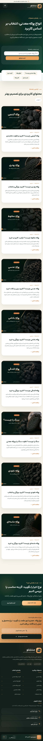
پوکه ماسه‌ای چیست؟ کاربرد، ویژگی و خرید (23, 543)
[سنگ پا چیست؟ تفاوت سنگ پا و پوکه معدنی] (22, 423)
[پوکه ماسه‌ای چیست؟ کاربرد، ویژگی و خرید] (22, 525)
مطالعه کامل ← (35, 148)
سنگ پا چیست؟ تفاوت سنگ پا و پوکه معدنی (22, 441)
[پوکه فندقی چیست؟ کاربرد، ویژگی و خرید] (22, 372)
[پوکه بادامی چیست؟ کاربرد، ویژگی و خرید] (22, 321)
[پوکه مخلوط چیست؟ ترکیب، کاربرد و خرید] (22, 219)
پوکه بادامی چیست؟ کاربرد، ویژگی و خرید (24, 339)
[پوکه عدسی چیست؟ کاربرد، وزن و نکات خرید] (22, 270)
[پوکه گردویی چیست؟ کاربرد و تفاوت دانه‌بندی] (22, 117)
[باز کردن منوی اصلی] (5, 5)
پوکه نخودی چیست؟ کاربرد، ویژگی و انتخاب (23, 492)
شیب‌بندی (25, 78)
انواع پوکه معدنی (16, 681)
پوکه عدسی (39, 677)
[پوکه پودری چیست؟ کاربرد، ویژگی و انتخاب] (22, 168)
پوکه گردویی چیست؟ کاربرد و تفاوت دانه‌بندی (22, 136)
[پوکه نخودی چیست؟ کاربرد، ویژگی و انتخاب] (22, 474)
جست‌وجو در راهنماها (33, 49)
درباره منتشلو (17, 694)
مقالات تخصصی (17, 690)
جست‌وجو (22, 58)
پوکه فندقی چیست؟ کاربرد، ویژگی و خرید (24, 390)
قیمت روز (10, 73)
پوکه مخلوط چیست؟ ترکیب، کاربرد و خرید (24, 237)
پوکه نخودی (39, 681)
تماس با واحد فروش (20, 631)
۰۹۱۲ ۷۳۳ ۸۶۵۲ (32, 603)
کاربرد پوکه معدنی (16, 685)
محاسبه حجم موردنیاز (23, 636)
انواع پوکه (18, 73)
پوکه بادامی (39, 685)
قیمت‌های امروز (11, 603)
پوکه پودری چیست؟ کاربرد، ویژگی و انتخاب (23, 186)
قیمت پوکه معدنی (16, 677)
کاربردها (17, 78)
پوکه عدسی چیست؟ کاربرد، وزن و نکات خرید (22, 288)
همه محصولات (38, 694)
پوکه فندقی (39, 690)
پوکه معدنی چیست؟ (30, 73)
